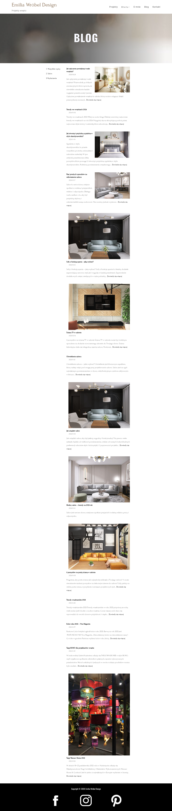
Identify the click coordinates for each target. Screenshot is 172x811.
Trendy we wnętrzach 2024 (76, 109)
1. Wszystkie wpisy (53, 69)
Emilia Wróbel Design (34, 5)
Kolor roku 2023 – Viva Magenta (78, 624)
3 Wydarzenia (51, 78)
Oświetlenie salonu (73, 356)
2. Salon (49, 73)
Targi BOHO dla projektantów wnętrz (80, 648)
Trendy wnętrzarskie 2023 (76, 600)
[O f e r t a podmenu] (129, 6)
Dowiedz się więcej (93, 100)
